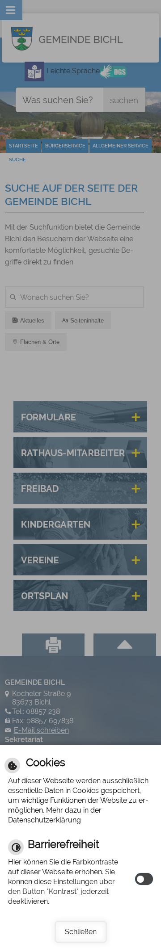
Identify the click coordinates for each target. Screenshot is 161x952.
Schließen (81, 931)
